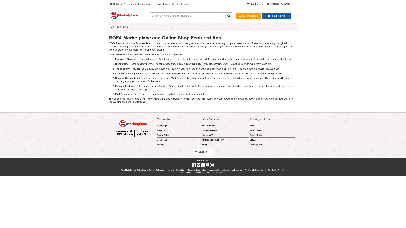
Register (274, 3)
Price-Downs (163, 4)
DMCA (253, 139)
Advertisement (210, 130)
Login (286, 3)
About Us (161, 130)
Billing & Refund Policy (213, 139)
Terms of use (256, 130)
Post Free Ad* (277, 15)
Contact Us (162, 139)
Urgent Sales (181, 4)
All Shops (117, 4)
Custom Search (249, 15)
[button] (255, 4)
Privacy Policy (256, 135)
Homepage (162, 125)
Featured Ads (209, 125)
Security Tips (209, 135)
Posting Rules (256, 144)
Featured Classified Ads (139, 4)
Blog (205, 144)
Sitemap (160, 144)
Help (252, 125)
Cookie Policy (163, 135)
